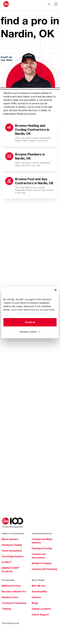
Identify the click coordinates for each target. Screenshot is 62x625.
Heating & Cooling (12, 544)
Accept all (30, 322)
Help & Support (40, 614)
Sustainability (39, 591)
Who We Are (38, 585)
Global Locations (41, 608)
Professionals (8, 580)
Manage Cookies (28, 331)
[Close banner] (56, 290)
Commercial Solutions (42, 533)
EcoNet (7, 562)
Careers (36, 597)
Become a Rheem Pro (14, 591)
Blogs (35, 603)
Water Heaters (10, 539)
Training (6, 608)
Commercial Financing (44, 569)
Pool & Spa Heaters (13, 556)
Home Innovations (12, 550)
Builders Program (41, 563)
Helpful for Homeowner (13, 533)
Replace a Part (10, 597)
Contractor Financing (14, 603)
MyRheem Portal (11, 585)
